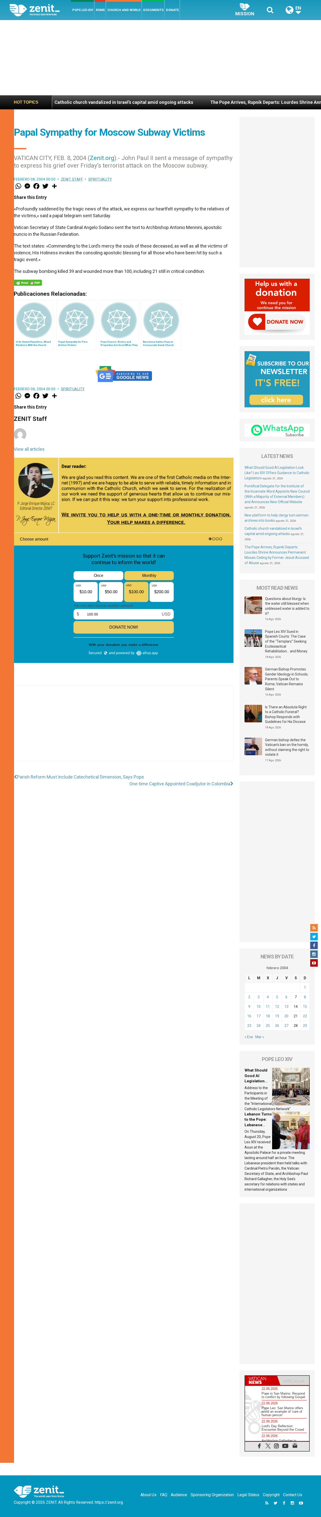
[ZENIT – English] (40, 10)
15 (305, 1007)
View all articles (29, 449)
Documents (153, 10)
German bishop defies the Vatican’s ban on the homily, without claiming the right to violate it (287, 747)
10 (259, 1007)
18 (268, 1016)
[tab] (261, 1380)
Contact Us (292, 1494)
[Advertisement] (160, 58)
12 (277, 1007)
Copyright (271, 1494)
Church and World (124, 10)
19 (277, 1016)
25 (268, 1026)
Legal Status (248, 1494)
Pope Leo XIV (82, 10)
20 (286, 1016)
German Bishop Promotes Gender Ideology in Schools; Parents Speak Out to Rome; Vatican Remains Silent (286, 679)
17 (259, 1016)
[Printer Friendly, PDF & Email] (28, 283)
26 (277, 1026)
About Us (148, 1494)
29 (305, 1026)
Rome (100, 10)
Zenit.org (102, 158)
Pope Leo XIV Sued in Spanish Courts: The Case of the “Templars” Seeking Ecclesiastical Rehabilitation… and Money (286, 641)
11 (268, 1007)
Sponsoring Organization (212, 1494)
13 (286, 1007)
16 (249, 1016)
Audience (179, 1494)
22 (305, 1016)
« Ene (249, 1037)
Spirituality (100, 179)
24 (259, 1026)
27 (286, 1026)
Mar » (259, 1037)
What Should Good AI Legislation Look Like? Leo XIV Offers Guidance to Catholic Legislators (277, 473)
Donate (172, 10)
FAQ (163, 1494)
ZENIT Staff (72, 179)
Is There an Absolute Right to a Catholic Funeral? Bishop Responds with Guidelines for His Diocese (286, 714)
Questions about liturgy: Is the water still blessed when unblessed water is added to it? (287, 606)
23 (249, 1026)
